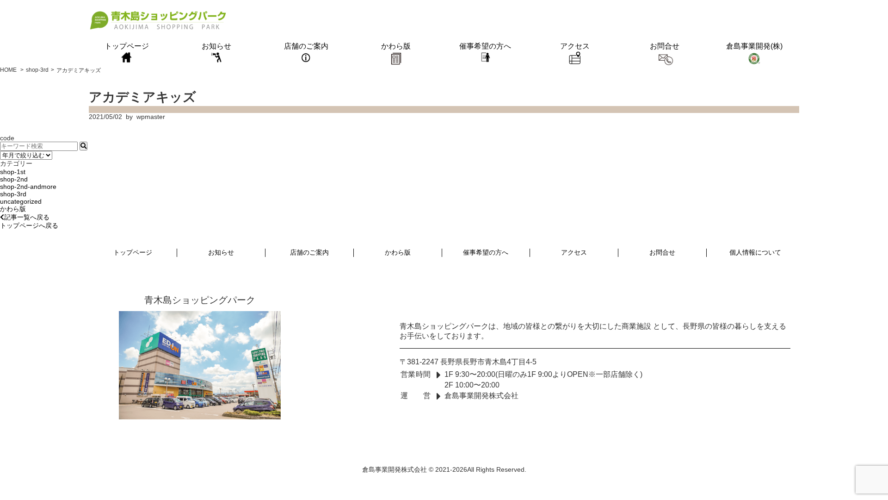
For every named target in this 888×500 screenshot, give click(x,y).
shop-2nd (14, 179)
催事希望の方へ (485, 46)
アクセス (575, 46)
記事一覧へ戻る (26, 217)
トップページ (127, 46)
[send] (83, 146)
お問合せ (664, 46)
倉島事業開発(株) (754, 46)
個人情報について (755, 252)
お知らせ (216, 46)
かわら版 (396, 46)
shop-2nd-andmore (28, 186)
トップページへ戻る (29, 225)
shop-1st (12, 171)
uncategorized (21, 201)
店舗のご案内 (306, 46)
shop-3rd (13, 194)
